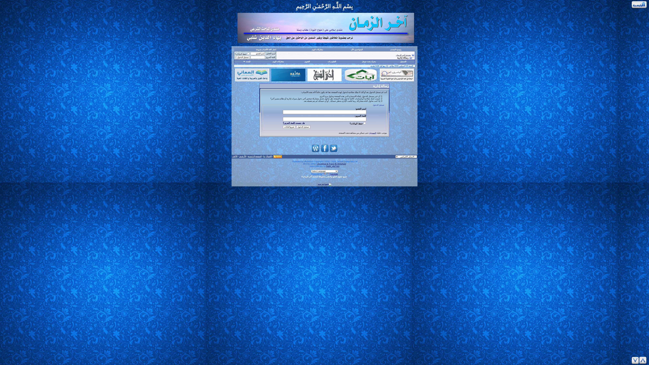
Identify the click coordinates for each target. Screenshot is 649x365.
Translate (333, 174)
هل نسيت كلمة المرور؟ (294, 123)
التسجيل (403, 61)
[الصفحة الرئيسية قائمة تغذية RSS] (277, 156)
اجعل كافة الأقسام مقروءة (266, 49)
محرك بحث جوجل (369, 61)
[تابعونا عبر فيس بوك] (324, 152)
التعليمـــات (332, 61)
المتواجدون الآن (357, 49)
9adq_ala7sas (332, 166)
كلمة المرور (270, 57)
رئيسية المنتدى (395, 49)
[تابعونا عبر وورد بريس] (315, 152)
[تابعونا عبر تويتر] (333, 152)
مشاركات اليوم (317, 49)
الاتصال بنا (267, 156)
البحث (248, 61)
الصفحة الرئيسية (255, 156)
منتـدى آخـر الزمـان (403, 55)
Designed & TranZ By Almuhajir (331, 164)
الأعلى (234, 156)
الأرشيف (242, 156)
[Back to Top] (643, 360)
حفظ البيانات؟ (241, 54)
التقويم (307, 61)
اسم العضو (271, 53)
